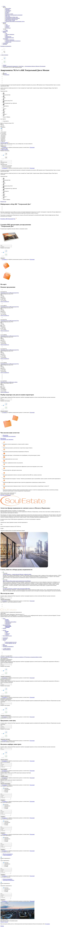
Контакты (5, 44)
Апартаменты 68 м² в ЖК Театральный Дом (9, 349)
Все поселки (7, 27)
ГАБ (6, 33)
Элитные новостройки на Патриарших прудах (15, 21)
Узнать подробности (4, 301)
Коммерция (5, 31)
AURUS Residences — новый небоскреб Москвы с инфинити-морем (17, 574)
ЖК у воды (7, 16)
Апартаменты (8, 10)
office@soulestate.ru (7, 649)
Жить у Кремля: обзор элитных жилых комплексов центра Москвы (17, 580)
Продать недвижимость (8, 853)
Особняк (6, 791)
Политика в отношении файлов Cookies (33, 657)
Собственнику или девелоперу (9, 436)
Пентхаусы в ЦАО (9, 13)
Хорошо (2, 925)
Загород (4, 22)
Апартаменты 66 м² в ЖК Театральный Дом (9, 292)
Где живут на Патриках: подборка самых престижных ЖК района (16, 588)
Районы (4, 628)
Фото (5, 73)
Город (4, 6)
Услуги (4, 639)
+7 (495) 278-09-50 (4, 54)
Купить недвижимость (7, 879)
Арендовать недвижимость (8, 880)
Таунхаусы (7, 25)
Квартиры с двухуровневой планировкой (13, 14)
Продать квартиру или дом (10, 642)
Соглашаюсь (4, 147)
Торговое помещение (9, 34)
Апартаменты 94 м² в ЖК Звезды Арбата (8, 382)
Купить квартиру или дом (10, 643)
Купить (4, 32)
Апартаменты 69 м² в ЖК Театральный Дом (9, 306)
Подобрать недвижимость (5, 46)
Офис (6, 35)
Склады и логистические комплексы (12, 40)
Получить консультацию (5, 495)
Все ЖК (7, 12)
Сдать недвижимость (7, 855)
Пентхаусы (7, 11)
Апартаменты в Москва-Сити (11, 19)
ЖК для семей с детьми (10, 20)
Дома (6, 24)
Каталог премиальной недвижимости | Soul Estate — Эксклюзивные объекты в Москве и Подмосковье (24, 66)
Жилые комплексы (7, 625)
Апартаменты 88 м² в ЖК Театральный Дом (9, 335)
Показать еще (3, 201)
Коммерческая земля (9, 37)
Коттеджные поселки (7, 635)
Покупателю (5, 435)
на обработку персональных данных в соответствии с (18, 147)
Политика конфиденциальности (7, 657)
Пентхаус (6, 790)
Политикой (32, 147)
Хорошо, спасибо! (4, 921)
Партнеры (5, 638)
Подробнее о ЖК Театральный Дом (7, 218)
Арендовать (5, 38)
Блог (4, 644)
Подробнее (47, 923)
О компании (5, 43)
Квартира (6, 788)
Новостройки (8, 8)
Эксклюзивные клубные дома (11, 17)
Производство (8, 36)
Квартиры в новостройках (10, 621)
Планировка (6, 74)
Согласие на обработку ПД (19, 657)
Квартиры (7, 9)
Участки (7, 26)
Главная (4, 65)
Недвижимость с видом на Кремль (12, 18)
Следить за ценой (4, 142)
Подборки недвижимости (8, 646)
